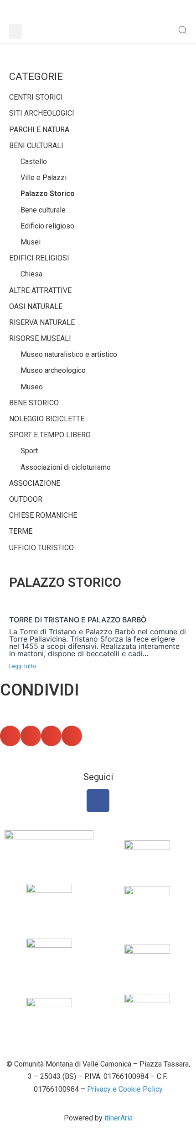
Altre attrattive (40, 290)
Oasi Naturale (35, 306)
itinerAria (118, 1118)
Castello (34, 161)
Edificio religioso (47, 226)
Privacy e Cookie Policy (125, 1089)
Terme (20, 531)
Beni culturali (36, 145)
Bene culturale (43, 210)
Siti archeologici (41, 113)
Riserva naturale (42, 322)
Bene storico (34, 402)
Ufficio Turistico (41, 547)
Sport (29, 450)
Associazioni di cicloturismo (66, 467)
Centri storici (36, 97)
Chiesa (31, 274)
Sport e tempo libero (50, 434)
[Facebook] (98, 800)
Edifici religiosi (39, 258)
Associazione (34, 483)
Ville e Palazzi (44, 177)
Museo (32, 386)
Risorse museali (40, 338)
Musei (31, 242)
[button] (15, 31)
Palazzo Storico (48, 193)
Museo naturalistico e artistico (69, 354)
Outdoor (25, 499)
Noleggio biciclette (46, 418)
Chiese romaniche (43, 515)
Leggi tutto (22, 666)
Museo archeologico (53, 370)
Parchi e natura (39, 129)
